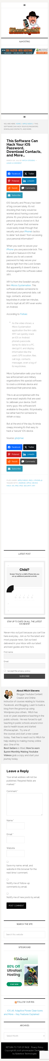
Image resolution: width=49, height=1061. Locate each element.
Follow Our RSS (25, 1002)
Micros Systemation (21, 285)
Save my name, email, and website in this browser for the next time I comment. (22, 869)
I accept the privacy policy (18, 671)
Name (10, 820)
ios (13, 486)
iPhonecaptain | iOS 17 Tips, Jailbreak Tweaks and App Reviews (24, 23)
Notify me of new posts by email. (23, 897)
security (27, 486)
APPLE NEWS (23, 480)
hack (9, 486)
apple (28, 483)
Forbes (23, 314)
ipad (17, 486)
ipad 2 (31, 480)
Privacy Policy (37, 1047)
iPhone (27, 231)
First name (8, 652)
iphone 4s (38, 480)
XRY (33, 486)
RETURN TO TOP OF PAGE (17, 1047)
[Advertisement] (24, 87)
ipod (21, 486)
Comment (12, 791)
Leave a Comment (14, 163)
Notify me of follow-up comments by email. (18, 885)
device (35, 483)
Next (10, 588)
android (22, 483)
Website (11, 848)
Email (6, 661)
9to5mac (19, 438)
